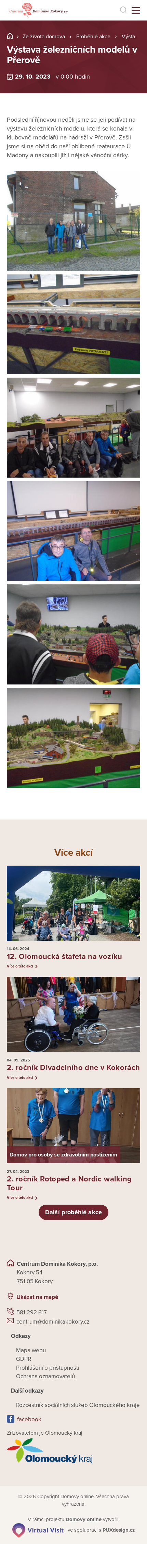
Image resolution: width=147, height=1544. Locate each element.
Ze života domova (44, 36)
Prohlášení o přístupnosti (47, 1367)
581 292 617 (31, 1312)
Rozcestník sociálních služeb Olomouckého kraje (78, 1405)
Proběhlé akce (93, 36)
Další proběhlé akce (73, 1212)
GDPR (23, 1359)
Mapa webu (31, 1350)
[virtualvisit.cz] (38, 1530)
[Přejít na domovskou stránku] (38, 10)
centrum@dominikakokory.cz (53, 1321)
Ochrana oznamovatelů (45, 1376)
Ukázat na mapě (37, 1297)
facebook (29, 1419)
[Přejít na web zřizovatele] (73, 1450)
